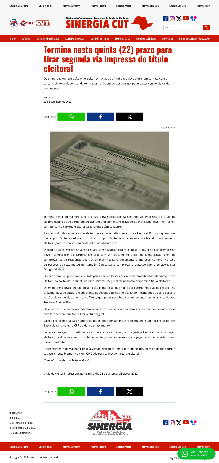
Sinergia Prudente (150, 6)
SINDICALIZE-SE (122, 38)
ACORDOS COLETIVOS (146, 38)
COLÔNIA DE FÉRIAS (100, 38)
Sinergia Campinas (71, 6)
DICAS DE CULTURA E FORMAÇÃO (194, 38)
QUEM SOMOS (15, 413)
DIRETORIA (14, 418)
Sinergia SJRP (203, 6)
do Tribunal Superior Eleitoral (146, 321)
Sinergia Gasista (98, 6)
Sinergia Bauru (45, 6)
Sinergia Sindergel (177, 6)
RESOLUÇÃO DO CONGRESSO (22, 427)
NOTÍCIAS (26, 38)
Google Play (62, 302)
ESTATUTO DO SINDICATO (20, 432)
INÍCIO (12, 38)
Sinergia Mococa (123, 6)
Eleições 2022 (129, 373)
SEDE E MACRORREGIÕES (21, 423)
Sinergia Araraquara (18, 6)
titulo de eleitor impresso (60, 373)
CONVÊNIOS (167, 38)
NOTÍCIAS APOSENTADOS (48, 38)
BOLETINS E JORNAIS (75, 38)
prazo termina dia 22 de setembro (98, 373)
